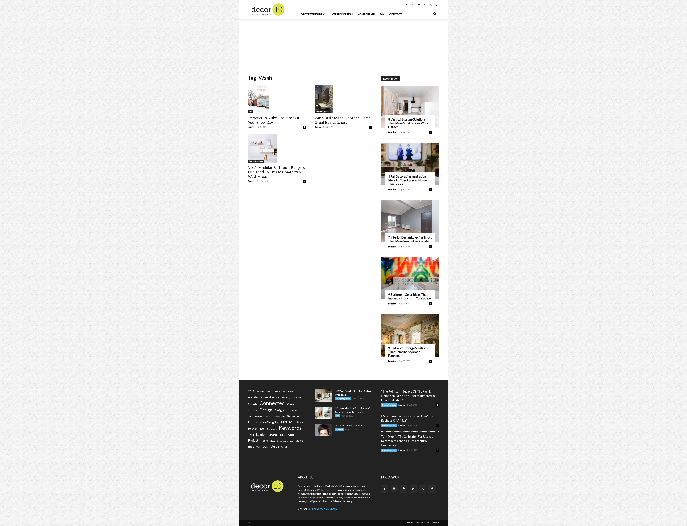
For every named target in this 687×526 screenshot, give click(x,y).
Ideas (299, 422)
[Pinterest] (418, 4)
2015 (251, 391)
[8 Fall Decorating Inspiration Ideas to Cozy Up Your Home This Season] (410, 164)
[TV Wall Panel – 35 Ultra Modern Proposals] (323, 395)
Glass (300, 416)
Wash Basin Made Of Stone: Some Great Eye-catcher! (343, 120)
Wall (258, 447)
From (268, 416)
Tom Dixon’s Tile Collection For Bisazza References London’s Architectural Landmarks (407, 441)
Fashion (339, 429)
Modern (273, 434)
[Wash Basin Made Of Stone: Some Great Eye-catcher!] (343, 99)
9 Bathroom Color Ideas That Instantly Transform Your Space (409, 296)
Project (253, 440)
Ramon (251, 127)
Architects (255, 397)
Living (251, 434)
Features (258, 416)
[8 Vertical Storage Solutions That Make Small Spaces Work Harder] (410, 107)
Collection (296, 397)
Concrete (252, 404)
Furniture (279, 416)
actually (261, 391)
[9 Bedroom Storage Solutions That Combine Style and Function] (410, 335)
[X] (430, 4)
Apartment (287, 391)
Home (252, 422)
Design (266, 410)
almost (277, 391)
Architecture (271, 397)
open (292, 434)
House (286, 422)
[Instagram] (412, 4)
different (293, 410)
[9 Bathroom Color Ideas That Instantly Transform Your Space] (410, 278)
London (261, 434)
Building (286, 397)
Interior (252, 428)
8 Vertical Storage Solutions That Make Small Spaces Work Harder (408, 123)
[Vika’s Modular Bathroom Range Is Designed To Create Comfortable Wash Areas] (277, 148)
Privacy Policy (422, 522)
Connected (272, 403)
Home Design (366, 14)
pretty (301, 435)
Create (290, 404)
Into (261, 428)
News (410, 522)
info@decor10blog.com (324, 508)
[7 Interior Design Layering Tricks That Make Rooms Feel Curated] (410, 221)
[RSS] (424, 4)
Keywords (290, 428)
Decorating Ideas (313, 14)
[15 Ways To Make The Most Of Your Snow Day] (277, 99)
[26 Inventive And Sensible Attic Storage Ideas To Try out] (323, 413)
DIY (382, 14)
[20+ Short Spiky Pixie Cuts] (323, 430)
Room (264, 440)
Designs (279, 410)
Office (283, 435)
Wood (284, 447)
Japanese (272, 428)
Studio (299, 440)
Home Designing (269, 422)
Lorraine (392, 132)
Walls (265, 447)
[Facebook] (407, 4)
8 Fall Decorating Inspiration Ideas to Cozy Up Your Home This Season (407, 180)
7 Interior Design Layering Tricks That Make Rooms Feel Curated (410, 239)
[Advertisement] (343, 45)
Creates (252, 410)
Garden (291, 416)
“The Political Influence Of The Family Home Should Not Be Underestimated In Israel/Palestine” (408, 396)
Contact (395, 14)
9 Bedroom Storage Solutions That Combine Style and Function (408, 351)
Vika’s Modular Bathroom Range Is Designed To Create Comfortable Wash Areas (276, 172)
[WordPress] (436, 4)
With (274, 446)
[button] (434, 14)
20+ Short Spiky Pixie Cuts (350, 425)
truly (251, 446)
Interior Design (342, 14)
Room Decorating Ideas (281, 440)
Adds (269, 391)
